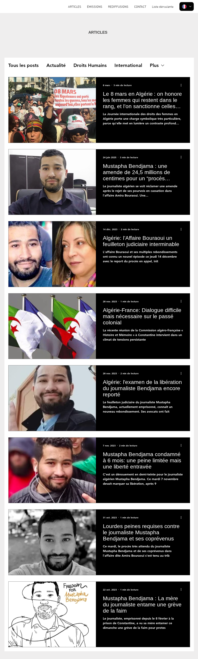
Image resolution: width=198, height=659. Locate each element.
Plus (154, 65)
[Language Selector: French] (186, 6)
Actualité (56, 65)
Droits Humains (90, 65)
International (128, 65)
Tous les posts (23, 65)
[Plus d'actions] (182, 85)
